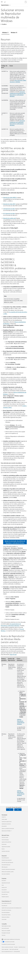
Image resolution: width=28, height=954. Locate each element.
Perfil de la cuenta (5, 837)
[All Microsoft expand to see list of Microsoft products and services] (2, 2)
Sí (9, 809)
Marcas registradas (5, 949)
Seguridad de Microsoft (6, 882)
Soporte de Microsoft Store (6, 842)
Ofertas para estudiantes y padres (8, 871)
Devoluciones (4, 844)
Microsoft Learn (4, 905)
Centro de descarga (5, 839)
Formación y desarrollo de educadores (8, 869)
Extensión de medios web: (9, 218)
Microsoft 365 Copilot (5, 892)
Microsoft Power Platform (6, 914)
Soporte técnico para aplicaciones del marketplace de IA (11, 907)
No (18, 809)
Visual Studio (4, 919)
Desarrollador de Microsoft (6, 903)
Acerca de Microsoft (5, 928)
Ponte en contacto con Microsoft (7, 947)
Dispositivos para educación (6, 860)
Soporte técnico (5, 5)
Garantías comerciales (6, 851)
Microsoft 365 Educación (6, 864)
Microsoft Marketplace (6, 912)
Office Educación (4, 867)
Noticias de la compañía (6, 930)
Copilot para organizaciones (6, 821)
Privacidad (16, 947)
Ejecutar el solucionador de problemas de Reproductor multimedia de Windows (15, 542)
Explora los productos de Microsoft (8, 828)
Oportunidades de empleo (6, 926)
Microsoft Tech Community (6, 910)
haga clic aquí (13, 654)
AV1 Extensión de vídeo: (9, 213)
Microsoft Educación (5, 857)
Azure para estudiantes (6, 873)
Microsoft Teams (5, 894)
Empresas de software (5, 917)
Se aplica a (4, 24)
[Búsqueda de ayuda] (5, 2)
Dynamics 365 (4, 887)
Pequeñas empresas (5, 896)
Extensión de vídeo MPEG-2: (10, 197)
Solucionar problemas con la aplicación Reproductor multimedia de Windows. (17, 123)
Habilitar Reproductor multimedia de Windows (20, 722)
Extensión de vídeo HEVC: (9, 204)
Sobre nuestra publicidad (13, 949)
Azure (3, 885)
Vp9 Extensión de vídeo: (9, 208)
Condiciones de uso (21, 947)
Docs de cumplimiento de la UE (7, 951)
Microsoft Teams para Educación (7, 862)
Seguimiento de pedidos (6, 846)
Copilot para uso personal (6, 823)
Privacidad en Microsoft (6, 932)
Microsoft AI (4, 880)
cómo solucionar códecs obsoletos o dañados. (18, 81)
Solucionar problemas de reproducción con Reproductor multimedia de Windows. (18, 94)
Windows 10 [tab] (14, 32)
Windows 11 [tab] (5, 32)
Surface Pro (4, 817)
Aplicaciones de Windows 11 (7, 830)
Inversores (3, 935)
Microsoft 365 (4, 826)
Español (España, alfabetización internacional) (12, 939)
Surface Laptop (4, 819)
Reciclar (3, 848)
